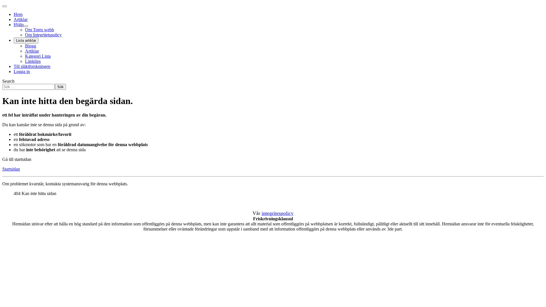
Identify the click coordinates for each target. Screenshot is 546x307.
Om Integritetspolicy (43, 34)
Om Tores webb (39, 29)
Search (8, 81)
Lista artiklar (26, 40)
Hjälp (19, 24)
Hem (18, 14)
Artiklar (21, 19)
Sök (60, 87)
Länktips (33, 61)
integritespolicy (277, 213)
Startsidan (11, 169)
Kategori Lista (38, 56)
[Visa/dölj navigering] (4, 6)
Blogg (30, 45)
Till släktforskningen (32, 66)
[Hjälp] (26, 26)
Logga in (22, 71)
